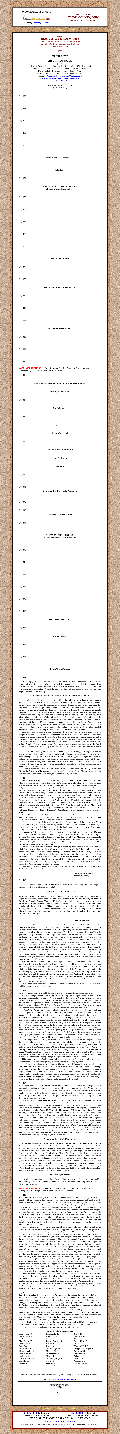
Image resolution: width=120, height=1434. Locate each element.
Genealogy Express (41, 22)
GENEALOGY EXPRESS (60, 1421)
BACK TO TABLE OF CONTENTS (60, 1380)
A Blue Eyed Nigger (59, 78)
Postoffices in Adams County (66, 79)
